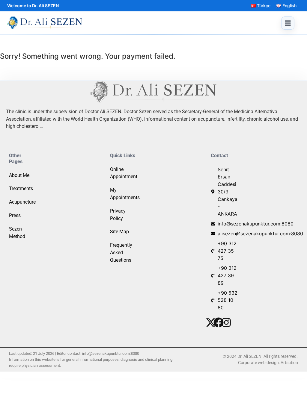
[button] (287, 23)
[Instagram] (226, 322)
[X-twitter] (211, 322)
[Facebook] (218, 322)
